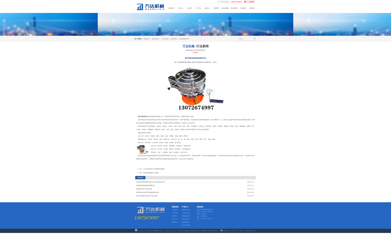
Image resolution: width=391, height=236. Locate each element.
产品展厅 (251, 2)
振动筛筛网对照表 (184, 39)
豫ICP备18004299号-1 (250, 231)
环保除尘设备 (186, 219)
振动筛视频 (225, 8)
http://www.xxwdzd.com (207, 218)
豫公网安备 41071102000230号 (230, 231)
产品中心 (180, 8)
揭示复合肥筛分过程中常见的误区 (147, 196)
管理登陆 (208, 231)
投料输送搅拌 (186, 216)
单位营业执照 (215, 231)
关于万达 (198, 8)
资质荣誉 (216, 8)
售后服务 (243, 8)
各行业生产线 (186, 225)
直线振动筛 (146, 39)
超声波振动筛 (155, 39)
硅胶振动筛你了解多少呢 (144, 189)
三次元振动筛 (165, 39)
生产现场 (174, 213)
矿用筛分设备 (186, 213)
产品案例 (174, 210)
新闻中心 (207, 8)
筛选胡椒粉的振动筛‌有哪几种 (145, 185)
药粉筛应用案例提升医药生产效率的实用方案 (150, 182)
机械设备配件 (186, 222)
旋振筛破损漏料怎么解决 (151, 173)
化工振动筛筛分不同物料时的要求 (154, 169)
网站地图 (203, 231)
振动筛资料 (234, 8)
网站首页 (171, 8)
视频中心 (174, 216)
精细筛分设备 (186, 210)
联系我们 (252, 8)
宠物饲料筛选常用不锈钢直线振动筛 (147, 192)
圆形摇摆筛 (174, 39)
